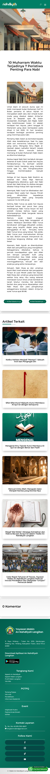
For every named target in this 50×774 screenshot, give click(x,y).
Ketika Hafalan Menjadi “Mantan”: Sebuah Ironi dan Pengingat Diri (25, 361)
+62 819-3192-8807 (19, 726)
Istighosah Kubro (11, 710)
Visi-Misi (8, 681)
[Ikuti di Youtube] (25, 759)
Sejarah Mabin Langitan (13, 677)
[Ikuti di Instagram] (25, 748)
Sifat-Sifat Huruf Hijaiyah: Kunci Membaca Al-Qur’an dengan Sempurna (25, 404)
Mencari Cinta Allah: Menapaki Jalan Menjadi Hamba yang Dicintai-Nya (25, 490)
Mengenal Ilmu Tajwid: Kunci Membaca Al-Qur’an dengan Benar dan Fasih (25, 447)
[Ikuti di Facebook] (25, 742)
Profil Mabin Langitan (13, 679)
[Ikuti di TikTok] (25, 753)
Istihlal (7, 714)
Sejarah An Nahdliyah (12, 674)
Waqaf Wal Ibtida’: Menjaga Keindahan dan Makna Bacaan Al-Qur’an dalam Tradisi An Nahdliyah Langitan (25, 534)
